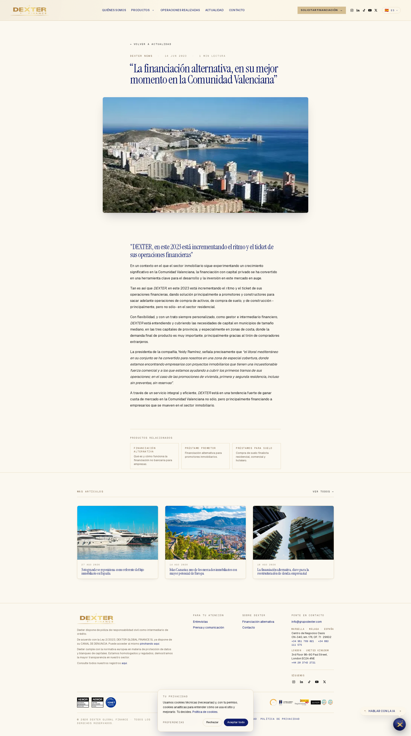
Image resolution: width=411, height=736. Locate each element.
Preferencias (173, 722)
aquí (124, 663)
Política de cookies (204, 712)
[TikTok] (364, 10)
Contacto (237, 10)
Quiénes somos (114, 10)
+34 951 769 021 (303, 641)
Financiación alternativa (258, 622)
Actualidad (214, 10)
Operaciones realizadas (180, 10)
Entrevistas (200, 622)
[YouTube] (370, 10)
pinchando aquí (149, 643)
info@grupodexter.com (307, 622)
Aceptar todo (236, 722)
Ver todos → (323, 491)
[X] (376, 10)
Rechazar (212, 722)
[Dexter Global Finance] (29, 10)
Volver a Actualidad (150, 44)
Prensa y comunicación (208, 627)
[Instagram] (352, 10)
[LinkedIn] (358, 10)
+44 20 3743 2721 (304, 662)
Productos (140, 10)
